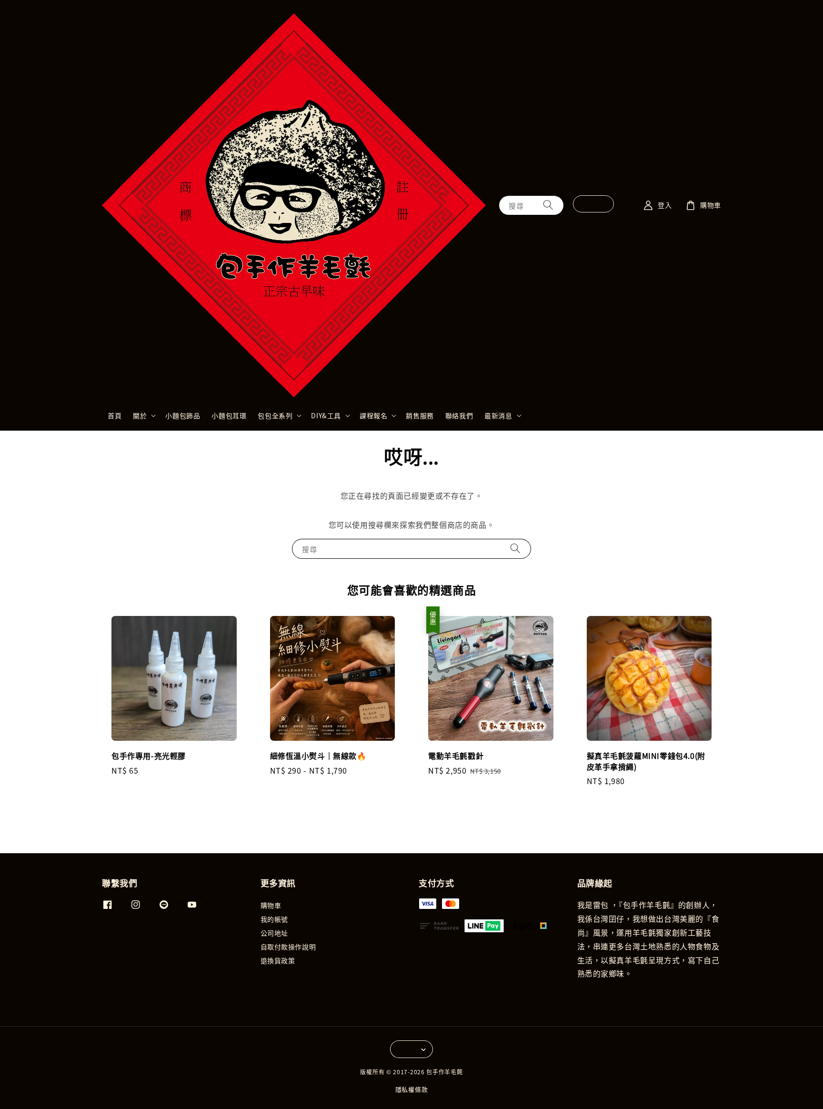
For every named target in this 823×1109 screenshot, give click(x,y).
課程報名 (373, 415)
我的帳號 (274, 919)
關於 (140, 415)
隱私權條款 (411, 1089)
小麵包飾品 (182, 415)
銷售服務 (419, 415)
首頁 (114, 415)
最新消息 (498, 415)
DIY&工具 (326, 415)
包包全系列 (275, 415)
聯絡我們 (459, 415)
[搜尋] (548, 205)
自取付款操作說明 (288, 946)
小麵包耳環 (228, 415)
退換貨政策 (278, 960)
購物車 (271, 905)
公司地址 (274, 933)
